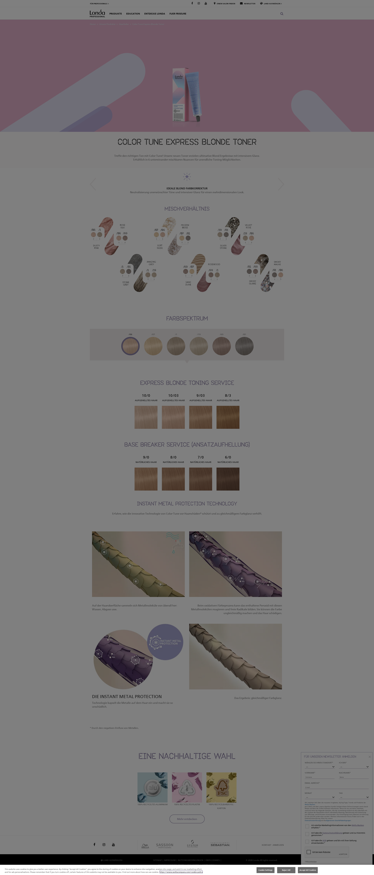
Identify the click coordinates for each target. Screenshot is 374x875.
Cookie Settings (265, 870)
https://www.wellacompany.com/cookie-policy (181, 872)
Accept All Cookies (307, 870)
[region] (187, 870)
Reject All (286, 870)
